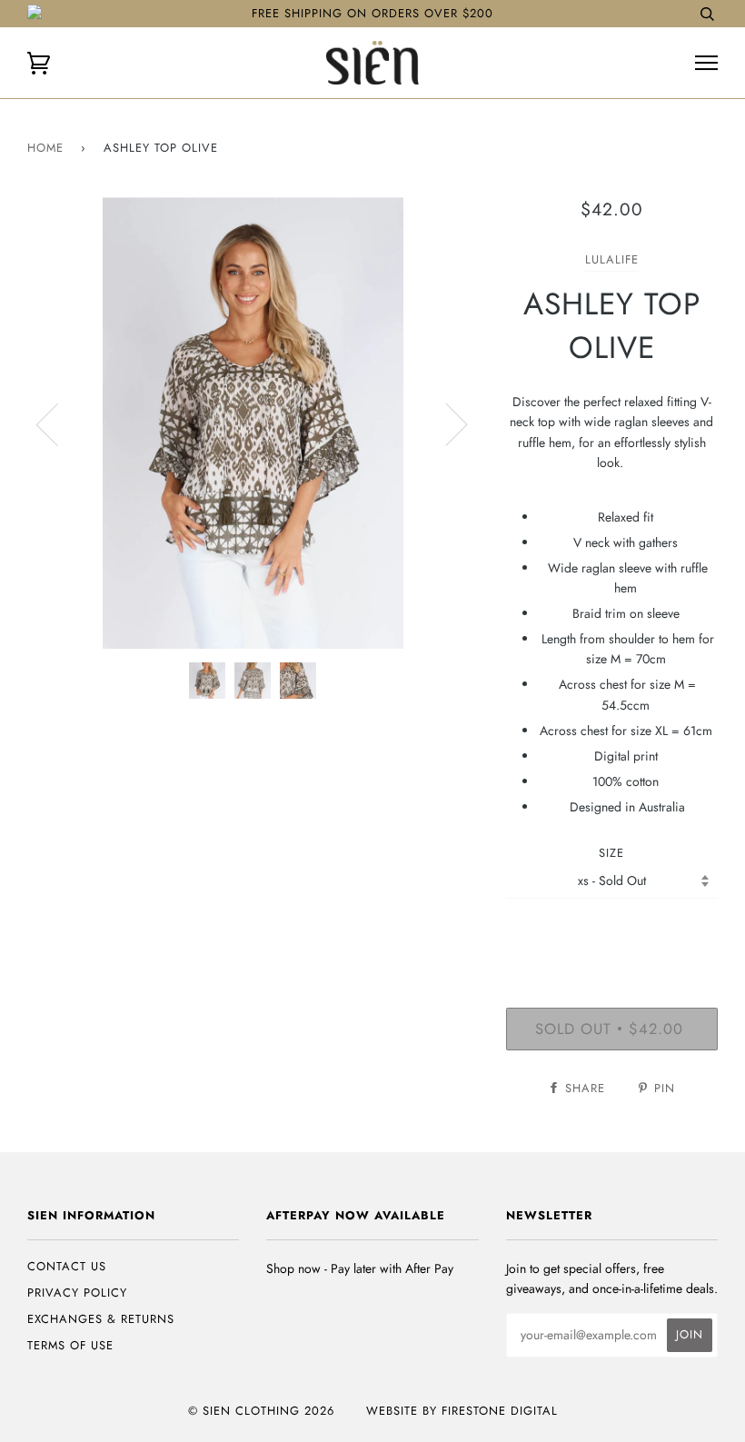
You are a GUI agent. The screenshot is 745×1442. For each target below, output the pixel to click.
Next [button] (445, 423)
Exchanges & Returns (100, 1319)
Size (611, 852)
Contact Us (66, 1266)
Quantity (611, 932)
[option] (253, 423)
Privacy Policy (77, 1292)
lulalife (612, 259)
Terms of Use (70, 1345)
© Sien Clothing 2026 (261, 1410)
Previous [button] (58, 423)
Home (45, 147)
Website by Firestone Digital (462, 1410)
